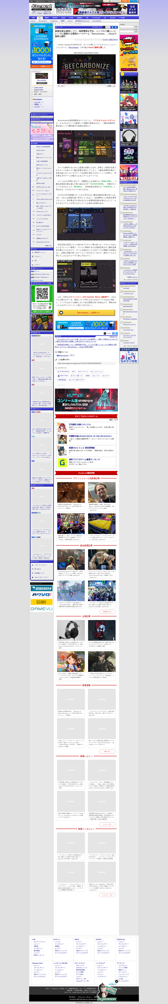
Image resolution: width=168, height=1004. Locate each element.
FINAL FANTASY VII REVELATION (130, 299)
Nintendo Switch (38, 280)
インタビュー (54, 20)
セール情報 (80, 972)
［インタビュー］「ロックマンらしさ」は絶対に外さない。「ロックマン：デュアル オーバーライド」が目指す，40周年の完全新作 (41, 532)
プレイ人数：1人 (77, 375)
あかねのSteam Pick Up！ (43, 242)
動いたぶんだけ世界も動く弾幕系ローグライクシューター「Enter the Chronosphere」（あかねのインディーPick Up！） (101, 742)
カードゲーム (84, 371)
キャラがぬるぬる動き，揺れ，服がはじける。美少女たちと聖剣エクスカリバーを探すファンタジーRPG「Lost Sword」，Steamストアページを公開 (130, 189)
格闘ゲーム (122, 970)
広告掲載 (96, 996)
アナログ (112, 17)
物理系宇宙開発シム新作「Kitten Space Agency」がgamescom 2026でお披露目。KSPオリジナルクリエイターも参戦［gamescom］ (101, 507)
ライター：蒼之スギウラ (110, 39)
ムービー (70, 20)
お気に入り (116, 1)
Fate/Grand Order (127, 306)
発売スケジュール (61, 951)
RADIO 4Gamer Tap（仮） (43, 187)
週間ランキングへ (132, 277)
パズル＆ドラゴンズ (129, 342)
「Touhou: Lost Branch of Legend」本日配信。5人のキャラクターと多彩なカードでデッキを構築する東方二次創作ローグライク (130, 262)
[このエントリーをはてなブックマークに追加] (116, 28)
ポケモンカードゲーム (129, 324)
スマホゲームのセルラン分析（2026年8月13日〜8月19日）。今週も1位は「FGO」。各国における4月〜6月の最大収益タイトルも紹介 (130, 207)
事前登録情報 (80, 970)
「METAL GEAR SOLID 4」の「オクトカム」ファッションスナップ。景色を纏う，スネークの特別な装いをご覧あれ (41, 355)
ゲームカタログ (96, 20)
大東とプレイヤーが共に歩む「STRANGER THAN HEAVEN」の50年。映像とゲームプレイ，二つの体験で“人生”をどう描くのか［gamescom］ (102, 887)
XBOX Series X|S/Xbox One (41, 274)
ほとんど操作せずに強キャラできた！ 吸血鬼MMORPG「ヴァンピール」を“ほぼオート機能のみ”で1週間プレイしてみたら (42, 431)
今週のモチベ (40, 154)
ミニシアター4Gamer (42, 218)
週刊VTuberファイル (42, 165)
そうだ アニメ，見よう (42, 190)
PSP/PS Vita (121, 939)
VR (87, 17)
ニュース (37, 102)
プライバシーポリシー (41, 564)
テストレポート (102, 967)
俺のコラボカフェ (41, 203)
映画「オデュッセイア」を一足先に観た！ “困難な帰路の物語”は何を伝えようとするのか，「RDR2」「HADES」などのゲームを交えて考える (41, 379)
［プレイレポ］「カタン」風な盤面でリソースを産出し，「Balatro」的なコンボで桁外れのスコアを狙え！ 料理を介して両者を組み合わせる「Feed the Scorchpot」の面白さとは (102, 785)
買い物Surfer (39, 222)
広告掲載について (40, 573)
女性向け (79, 17)
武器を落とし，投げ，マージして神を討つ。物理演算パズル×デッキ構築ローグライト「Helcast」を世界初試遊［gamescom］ (70, 537)
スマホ (71, 17)
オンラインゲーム (40, 942)
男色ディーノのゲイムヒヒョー (43, 169)
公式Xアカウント (40, 1)
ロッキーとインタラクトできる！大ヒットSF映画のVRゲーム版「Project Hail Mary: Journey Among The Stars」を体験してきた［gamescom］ (101, 574)
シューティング (123, 974)
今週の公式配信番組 (42, 161)
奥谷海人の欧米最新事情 (43, 146)
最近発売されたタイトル (82, 20)
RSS (32, 1)
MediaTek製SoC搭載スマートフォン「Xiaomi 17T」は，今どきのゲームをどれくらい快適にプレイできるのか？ (70, 815)
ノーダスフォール (128, 293)
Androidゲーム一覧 (82, 981)
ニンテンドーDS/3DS (60, 963)
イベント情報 (122, 967)
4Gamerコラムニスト (42, 211)
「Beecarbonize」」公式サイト (88, 313)
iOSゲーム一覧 (81, 979)
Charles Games (38, 87)
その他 (120, 979)
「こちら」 (94, 990)
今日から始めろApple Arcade (44, 199)
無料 (88, 375)
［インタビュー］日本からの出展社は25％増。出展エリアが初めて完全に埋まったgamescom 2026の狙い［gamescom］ (41, 507)
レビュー (33, 20)
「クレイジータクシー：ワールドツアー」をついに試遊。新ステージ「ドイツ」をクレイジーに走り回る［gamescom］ (101, 537)
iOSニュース (80, 965)
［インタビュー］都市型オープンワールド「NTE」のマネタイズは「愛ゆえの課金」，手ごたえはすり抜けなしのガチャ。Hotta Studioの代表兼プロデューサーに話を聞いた (130, 272)
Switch (63, 17)
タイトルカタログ (61, 953)
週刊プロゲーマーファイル (43, 157)
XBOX (47, 17)
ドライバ (37, 264)
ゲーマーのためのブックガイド (43, 195)
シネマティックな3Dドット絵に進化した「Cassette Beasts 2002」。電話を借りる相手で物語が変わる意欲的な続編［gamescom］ (70, 604)
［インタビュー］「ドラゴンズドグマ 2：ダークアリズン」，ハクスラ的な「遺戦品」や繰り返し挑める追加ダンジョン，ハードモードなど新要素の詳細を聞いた (41, 556)
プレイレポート (43, 20)
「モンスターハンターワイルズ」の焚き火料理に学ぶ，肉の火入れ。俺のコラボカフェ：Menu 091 (101, 713)
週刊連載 (37, 951)
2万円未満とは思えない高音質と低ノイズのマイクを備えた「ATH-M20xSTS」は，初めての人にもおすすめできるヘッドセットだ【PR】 (70, 645)
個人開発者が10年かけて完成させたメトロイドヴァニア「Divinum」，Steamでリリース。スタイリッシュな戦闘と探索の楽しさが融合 (130, 216)
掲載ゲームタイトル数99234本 (41, 12)
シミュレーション (97, 371)
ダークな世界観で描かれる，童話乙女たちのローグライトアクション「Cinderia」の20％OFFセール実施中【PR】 (101, 644)
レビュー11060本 (37, 13)
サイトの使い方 (52, 1)
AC (105, 17)
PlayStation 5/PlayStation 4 (41, 277)
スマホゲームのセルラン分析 (43, 174)
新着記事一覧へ (107, 611)
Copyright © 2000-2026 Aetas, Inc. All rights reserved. (84, 999)
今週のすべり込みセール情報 (43, 179)
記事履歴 (124, 1)
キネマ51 (38, 234)
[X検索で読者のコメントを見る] (104, 27)
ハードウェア (96, 17)
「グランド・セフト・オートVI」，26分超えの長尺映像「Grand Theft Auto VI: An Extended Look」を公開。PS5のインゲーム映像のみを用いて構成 (130, 244)
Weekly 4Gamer (40, 150)
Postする (108, 27)
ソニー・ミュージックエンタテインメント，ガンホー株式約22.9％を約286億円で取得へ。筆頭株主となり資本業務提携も (130, 198)
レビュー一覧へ (107, 824)
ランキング (134, 1)
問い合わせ (63, 1)
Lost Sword (126, 288)
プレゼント (38, 256)
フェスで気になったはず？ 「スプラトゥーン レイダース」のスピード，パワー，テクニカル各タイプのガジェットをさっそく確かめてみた (41, 455)
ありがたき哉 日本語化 (42, 226)
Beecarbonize (41, 80)
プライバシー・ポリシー (85, 996)
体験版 (63, 20)
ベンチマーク (101, 976)
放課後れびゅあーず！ (42, 238)
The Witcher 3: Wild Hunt (130, 319)
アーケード (120, 963)
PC (40, 18)
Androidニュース (81, 967)
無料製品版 (62, 380)
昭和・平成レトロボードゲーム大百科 (43, 207)
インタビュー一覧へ (107, 895)
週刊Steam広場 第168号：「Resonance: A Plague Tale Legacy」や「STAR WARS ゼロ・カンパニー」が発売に (70, 506)
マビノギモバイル (128, 329)
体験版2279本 (47, 13)
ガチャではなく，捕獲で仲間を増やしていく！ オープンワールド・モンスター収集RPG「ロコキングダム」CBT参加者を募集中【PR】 (71, 676)
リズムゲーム (122, 976)
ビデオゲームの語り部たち (43, 215)
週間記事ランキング (40, 252)
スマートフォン (80, 963)
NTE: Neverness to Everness (130, 312)
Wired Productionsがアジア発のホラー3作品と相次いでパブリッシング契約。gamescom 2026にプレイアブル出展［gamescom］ (70, 573)
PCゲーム (37, 271)
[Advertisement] (86, 919)
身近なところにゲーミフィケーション (43, 230)
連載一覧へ (49, 245)
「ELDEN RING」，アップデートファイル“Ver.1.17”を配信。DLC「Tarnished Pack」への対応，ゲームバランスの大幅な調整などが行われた (130, 253)
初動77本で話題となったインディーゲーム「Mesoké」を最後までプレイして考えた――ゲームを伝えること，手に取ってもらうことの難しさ (41, 480)
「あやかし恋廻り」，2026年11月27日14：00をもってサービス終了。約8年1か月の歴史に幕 (130, 226)
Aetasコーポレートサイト (42, 577)
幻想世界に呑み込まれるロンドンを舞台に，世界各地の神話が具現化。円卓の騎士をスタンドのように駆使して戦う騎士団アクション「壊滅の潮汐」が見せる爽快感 (101, 816)
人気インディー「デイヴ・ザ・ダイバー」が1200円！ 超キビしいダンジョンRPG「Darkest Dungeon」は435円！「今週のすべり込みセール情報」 (70, 743)
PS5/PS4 (55, 17)
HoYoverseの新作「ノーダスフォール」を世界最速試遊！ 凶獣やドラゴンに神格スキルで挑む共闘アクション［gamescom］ (130, 235)
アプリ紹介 (80, 974)
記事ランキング (39, 955)
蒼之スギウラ (77, 380)
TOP (33, 17)
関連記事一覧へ (114, 336)
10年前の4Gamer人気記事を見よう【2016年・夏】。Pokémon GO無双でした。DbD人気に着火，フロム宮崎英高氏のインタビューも (42, 403)
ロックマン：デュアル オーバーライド (129, 336)
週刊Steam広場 (40, 183)
